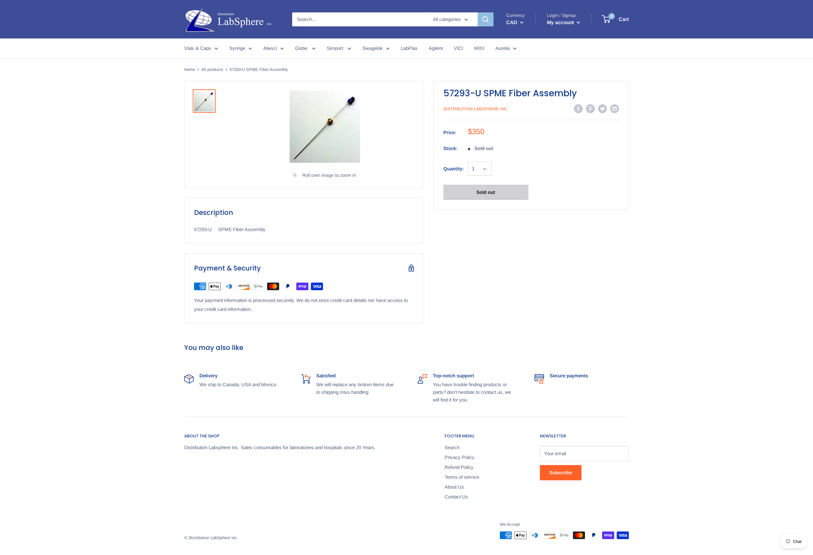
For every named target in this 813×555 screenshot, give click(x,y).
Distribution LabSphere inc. (475, 108)
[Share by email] (614, 108)
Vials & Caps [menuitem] (197, 48)
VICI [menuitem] (458, 48)
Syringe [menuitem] (237, 48)
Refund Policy (459, 467)
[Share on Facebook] (578, 108)
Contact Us (456, 496)
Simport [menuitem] (335, 48)
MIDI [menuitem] (479, 48)
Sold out (485, 192)
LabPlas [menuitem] (409, 48)
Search (452, 447)
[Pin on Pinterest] (590, 108)
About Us (454, 487)
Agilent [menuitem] (436, 48)
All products (212, 69)
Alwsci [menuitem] (270, 48)
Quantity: (453, 169)
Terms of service (462, 477)
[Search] (486, 19)
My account (561, 22)
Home (189, 69)
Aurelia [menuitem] (502, 48)
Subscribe (560, 472)
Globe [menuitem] (302, 48)
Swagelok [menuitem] (372, 48)
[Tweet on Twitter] (602, 108)
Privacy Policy (459, 457)
